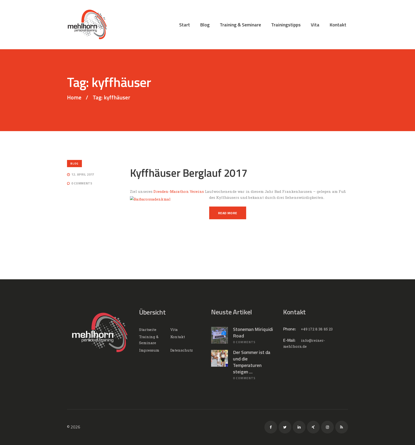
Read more (227, 212)
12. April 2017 (82, 174)
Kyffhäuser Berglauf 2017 (188, 172)
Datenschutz (181, 350)
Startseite (147, 329)
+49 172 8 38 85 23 (317, 329)
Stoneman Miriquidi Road (253, 332)
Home (74, 97)
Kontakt (177, 336)
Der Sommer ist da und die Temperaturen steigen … (251, 362)
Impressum (149, 350)
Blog (74, 163)
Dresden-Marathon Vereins (178, 191)
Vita (174, 329)
